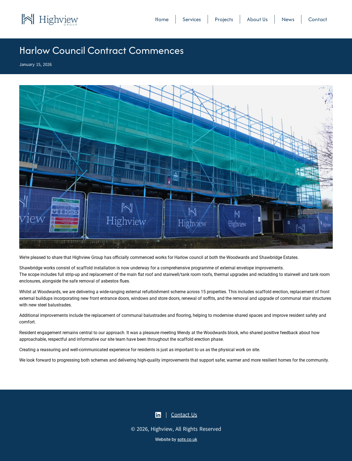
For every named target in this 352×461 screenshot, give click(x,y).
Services (192, 19)
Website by (176, 439)
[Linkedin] (158, 415)
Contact (317, 19)
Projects (224, 19)
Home (162, 19)
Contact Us (184, 414)
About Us (257, 19)
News (288, 19)
